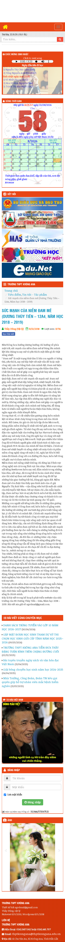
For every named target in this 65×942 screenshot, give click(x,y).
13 (41, 156)
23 (8, 164)
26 (33, 164)
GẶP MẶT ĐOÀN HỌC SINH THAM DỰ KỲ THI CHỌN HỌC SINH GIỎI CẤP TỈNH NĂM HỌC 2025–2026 (32, 638)
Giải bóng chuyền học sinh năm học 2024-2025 (33, 669)
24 (16, 164)
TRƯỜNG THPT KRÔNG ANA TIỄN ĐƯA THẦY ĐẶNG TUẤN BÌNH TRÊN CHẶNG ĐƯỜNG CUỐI (30, 649)
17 (16, 160)
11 (24, 156)
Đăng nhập (14, 770)
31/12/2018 (34, 328)
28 (49, 164)
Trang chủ (11, 290)
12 (33, 156)
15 (57, 156)
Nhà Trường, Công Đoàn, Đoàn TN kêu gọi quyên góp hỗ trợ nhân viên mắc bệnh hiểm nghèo (30, 682)
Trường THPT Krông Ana (21, 284)
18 (24, 160)
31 (16, 169)
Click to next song (32, 58)
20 (41, 160)
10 (16, 156)
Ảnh (10, 820)
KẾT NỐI (12, 194)
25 (24, 164)
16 (8, 160)
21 (49, 160)
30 (8, 169)
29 (57, 164)
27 (41, 164)
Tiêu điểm (14, 294)
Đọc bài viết (8, 333)
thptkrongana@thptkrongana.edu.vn (36, 896)
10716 (58, 328)
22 (57, 160)
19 (33, 160)
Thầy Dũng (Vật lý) (14, 328)
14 (49, 156)
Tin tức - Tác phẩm (34, 294)
